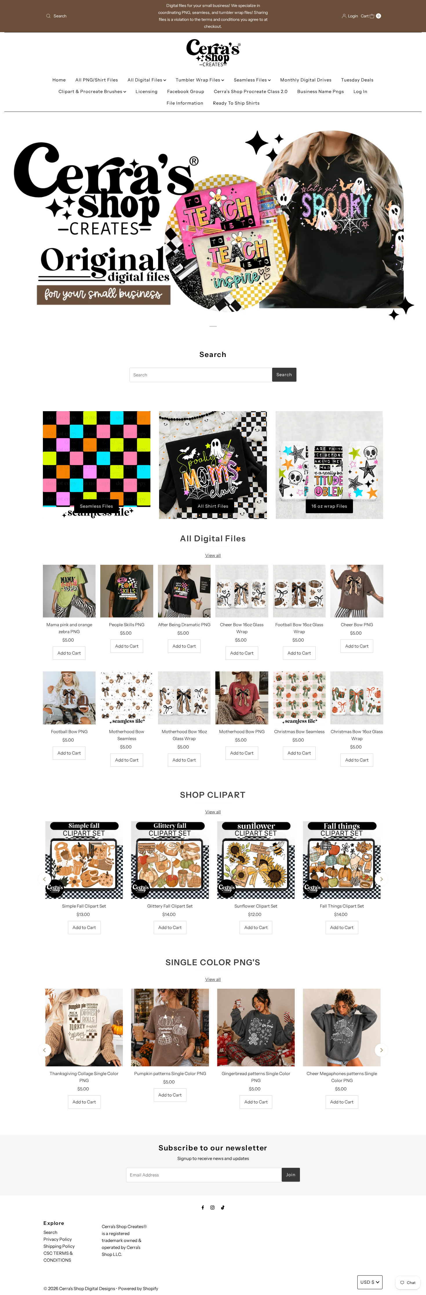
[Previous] (44, 879)
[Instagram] (212, 1207)
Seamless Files (251, 80)
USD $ (367, 1282)
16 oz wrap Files (329, 506)
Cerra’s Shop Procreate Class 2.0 (251, 91)
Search (50, 1232)
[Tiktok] (222, 1207)
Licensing (147, 91)
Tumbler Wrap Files (198, 80)
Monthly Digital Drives (306, 80)
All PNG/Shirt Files (96, 80)
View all (213, 555)
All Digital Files (145, 80)
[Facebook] (203, 1207)
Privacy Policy (57, 1239)
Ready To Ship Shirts (236, 103)
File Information (185, 103)
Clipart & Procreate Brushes (91, 91)
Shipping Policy (59, 1246)
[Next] (381, 879)
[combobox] (98, 16)
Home (59, 80)
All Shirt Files (213, 506)
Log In (360, 91)
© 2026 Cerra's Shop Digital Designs (79, 1288)
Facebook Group (185, 91)
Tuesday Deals (357, 80)
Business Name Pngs (320, 91)
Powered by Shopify (138, 1288)
